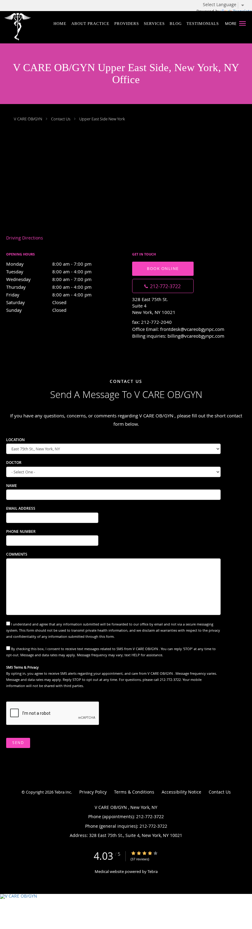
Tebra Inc (62, 792)
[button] (242, 23)
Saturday (36, 302)
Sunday (36, 310)
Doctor (14, 462)
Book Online (163, 268)
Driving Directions (24, 238)
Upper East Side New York (102, 119)
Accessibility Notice (181, 792)
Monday (49, 264)
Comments (16, 554)
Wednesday (49, 279)
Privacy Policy (93, 792)
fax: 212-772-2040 (152, 322)
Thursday (49, 287)
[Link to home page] (21, 27)
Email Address (20, 508)
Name (11, 485)
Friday (49, 295)
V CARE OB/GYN (28, 119)
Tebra (153, 871)
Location (15, 439)
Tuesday (49, 271)
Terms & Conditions (134, 792)
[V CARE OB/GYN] (126, 896)
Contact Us (60, 119)
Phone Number (21, 531)
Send (18, 742)
